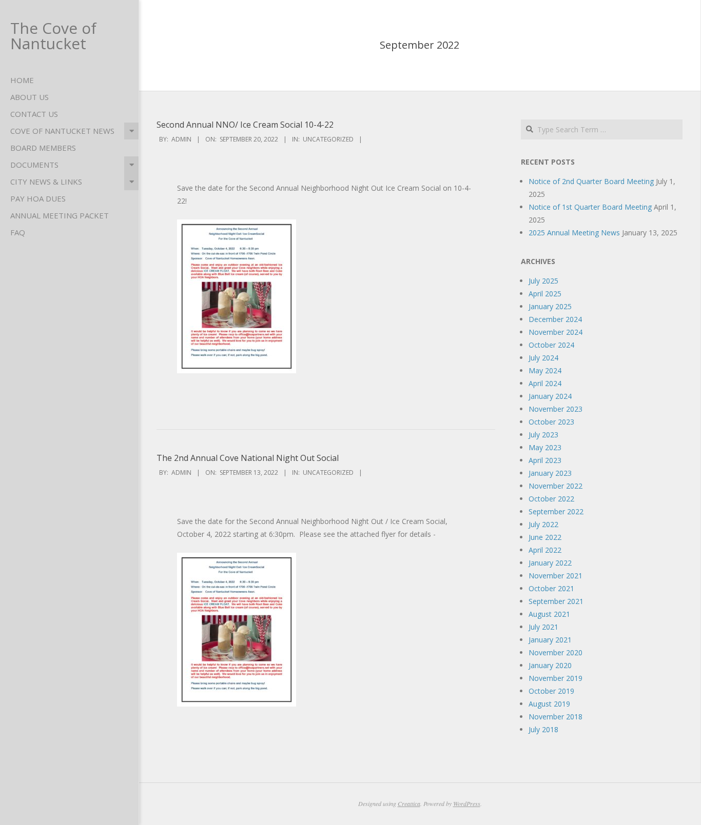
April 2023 (545, 460)
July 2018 (543, 729)
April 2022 (545, 550)
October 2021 (551, 588)
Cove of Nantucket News (62, 131)
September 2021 (556, 601)
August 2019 (549, 704)
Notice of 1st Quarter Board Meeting (590, 207)
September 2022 (556, 511)
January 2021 (550, 640)
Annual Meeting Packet (59, 215)
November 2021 (555, 575)
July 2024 (543, 358)
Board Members (43, 148)
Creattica (409, 803)
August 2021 (549, 614)
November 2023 (555, 409)
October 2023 (551, 422)
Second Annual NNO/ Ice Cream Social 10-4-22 (245, 124)
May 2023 (545, 447)
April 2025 (545, 293)
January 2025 (550, 306)
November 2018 (555, 716)
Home (22, 80)
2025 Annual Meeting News (574, 232)
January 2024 (550, 396)
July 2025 (543, 281)
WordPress (466, 803)
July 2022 (543, 524)
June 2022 (545, 537)
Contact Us (34, 114)
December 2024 (555, 319)
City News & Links (46, 181)
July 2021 (543, 627)
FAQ (17, 232)
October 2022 (551, 499)
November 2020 (555, 652)
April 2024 (545, 383)
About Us (29, 97)
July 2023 (543, 434)
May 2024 (545, 370)
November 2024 (555, 332)
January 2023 (550, 473)
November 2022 (555, 486)
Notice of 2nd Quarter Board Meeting (591, 181)
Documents (34, 164)
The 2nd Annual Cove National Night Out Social (248, 458)
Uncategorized (328, 139)
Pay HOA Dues (38, 198)
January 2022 (550, 563)
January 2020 (550, 665)
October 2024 (551, 345)
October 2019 (551, 691)
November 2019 (555, 678)
